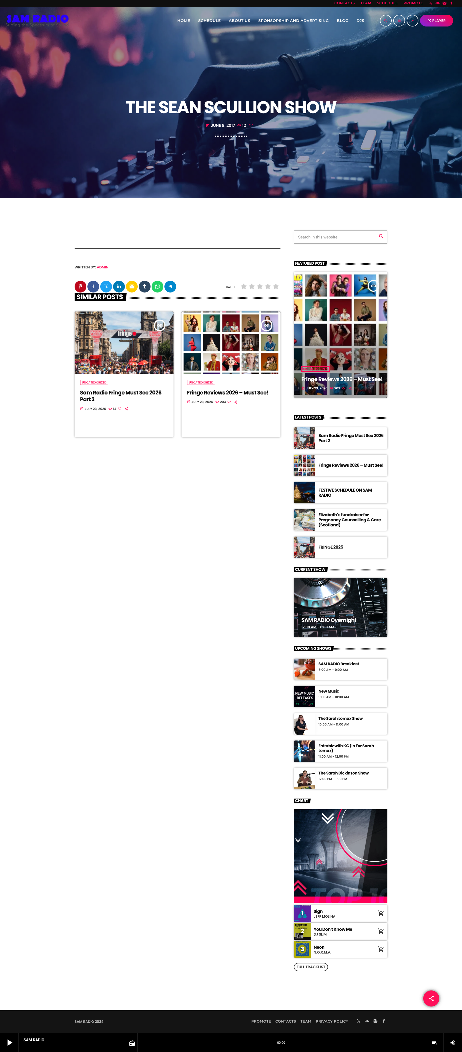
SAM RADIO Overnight (328, 620)
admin (103, 267)
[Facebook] (451, 3)
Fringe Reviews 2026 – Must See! (227, 392)
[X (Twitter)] (431, 3)
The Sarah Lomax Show (340, 718)
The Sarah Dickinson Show (343, 773)
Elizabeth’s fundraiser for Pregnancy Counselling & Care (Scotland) (349, 520)
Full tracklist (311, 967)
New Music (328, 691)
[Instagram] (444, 3)
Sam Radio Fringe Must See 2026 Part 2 (120, 396)
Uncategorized (94, 382)
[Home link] (37, 20)
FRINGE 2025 (330, 547)
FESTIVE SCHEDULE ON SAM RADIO (345, 492)
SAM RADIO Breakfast (338, 664)
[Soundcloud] (438, 3)
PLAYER (437, 20)
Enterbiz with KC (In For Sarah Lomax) (346, 748)
